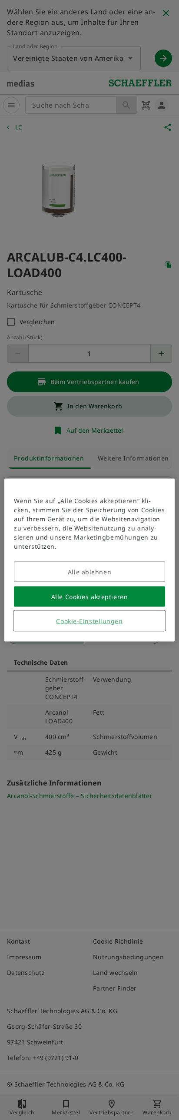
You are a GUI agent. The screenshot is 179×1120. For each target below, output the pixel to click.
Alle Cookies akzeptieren (89, 597)
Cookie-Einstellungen (89, 621)
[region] (89, 560)
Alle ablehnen (89, 572)
